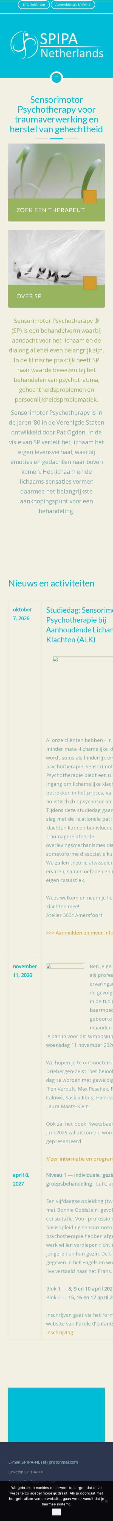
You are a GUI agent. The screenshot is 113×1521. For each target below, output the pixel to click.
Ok (56, 1512)
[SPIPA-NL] (56, 45)
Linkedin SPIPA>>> (25, 1472)
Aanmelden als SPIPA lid (72, 4)
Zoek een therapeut (50, 209)
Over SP (29, 296)
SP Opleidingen (34, 4)
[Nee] (106, 1501)
